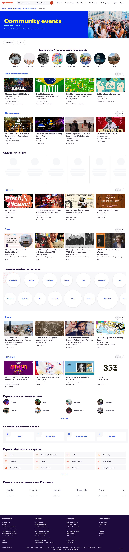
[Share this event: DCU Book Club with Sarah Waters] (122, 245)
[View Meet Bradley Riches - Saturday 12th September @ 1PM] (49, 240)
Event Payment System (41, 526)
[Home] (7, 2)
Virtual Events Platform (41, 524)
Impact (53, 547)
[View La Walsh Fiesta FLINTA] (110, 124)
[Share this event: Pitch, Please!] (30, 206)
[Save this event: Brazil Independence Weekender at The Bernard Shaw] (56, 89)
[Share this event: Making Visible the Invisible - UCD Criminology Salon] (92, 245)
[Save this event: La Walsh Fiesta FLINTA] (118, 129)
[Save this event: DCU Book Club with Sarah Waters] (118, 245)
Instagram (101, 533)
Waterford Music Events (73, 526)
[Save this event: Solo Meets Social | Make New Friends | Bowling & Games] (56, 206)
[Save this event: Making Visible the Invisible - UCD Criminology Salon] (87, 245)
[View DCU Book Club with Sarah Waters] (110, 240)
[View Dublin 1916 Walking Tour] (49, 328)
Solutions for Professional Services (44, 529)
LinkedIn (101, 531)
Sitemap (4, 542)
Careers (42, 547)
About (27, 547)
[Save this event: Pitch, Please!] (26, 206)
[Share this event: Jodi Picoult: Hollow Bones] (92, 373)
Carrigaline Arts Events (73, 531)
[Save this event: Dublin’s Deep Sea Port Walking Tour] (118, 333)
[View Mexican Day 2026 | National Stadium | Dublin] (18, 85)
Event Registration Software (9, 536)
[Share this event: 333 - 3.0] (122, 373)
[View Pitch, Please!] (18, 201)
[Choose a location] (37, 3)
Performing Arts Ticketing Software (44, 542)
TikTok (101, 536)
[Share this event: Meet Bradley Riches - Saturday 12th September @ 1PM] (61, 245)
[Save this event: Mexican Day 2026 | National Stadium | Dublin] (26, 89)
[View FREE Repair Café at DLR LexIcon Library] (18, 240)
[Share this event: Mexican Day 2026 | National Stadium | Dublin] (30, 89)
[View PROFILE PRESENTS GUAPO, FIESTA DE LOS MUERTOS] (18, 368)
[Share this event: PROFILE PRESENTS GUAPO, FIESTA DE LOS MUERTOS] (30, 373)
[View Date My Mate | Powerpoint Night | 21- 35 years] (79, 201)
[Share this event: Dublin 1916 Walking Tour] (61, 333)
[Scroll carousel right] (122, 74)
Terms (78, 547)
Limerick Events (71, 538)
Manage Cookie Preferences (70, 549)
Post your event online (40, 540)
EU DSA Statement (56, 549)
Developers (66, 547)
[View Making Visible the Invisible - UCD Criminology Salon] (79, 240)
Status (73, 547)
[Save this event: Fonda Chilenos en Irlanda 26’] (56, 373)
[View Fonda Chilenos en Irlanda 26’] (49, 368)
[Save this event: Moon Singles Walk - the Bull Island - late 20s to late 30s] (87, 129)
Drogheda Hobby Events (73, 529)
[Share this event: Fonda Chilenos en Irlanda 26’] (61, 373)
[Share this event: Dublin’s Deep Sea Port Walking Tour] (122, 333)
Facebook (101, 529)
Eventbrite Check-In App (8, 531)
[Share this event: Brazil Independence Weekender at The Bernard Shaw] (61, 89)
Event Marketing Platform (9, 526)
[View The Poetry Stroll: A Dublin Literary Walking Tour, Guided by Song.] (79, 328)
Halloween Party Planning (41, 533)
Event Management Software (42, 531)
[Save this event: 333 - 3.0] (118, 373)
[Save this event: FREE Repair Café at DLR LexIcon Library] (26, 245)
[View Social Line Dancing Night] (110, 201)
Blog (32, 547)
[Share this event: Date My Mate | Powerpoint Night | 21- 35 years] (92, 206)
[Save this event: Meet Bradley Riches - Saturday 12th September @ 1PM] (56, 245)
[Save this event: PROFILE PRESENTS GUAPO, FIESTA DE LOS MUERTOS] (26, 373)
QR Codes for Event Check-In (42, 538)
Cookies (99, 547)
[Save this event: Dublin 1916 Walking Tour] (56, 333)
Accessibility (91, 547)
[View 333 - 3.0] (110, 368)
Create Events (6, 522)
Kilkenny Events (71, 540)
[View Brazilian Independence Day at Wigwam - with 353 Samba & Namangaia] (79, 85)
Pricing (4, 524)
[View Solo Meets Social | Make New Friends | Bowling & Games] (49, 201)
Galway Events (71, 536)
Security (59, 547)
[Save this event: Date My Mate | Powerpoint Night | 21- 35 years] (87, 206)
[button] (93, 3)
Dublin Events (70, 533)
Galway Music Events (72, 522)
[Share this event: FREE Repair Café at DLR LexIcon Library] (30, 245)
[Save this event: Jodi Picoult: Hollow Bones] (87, 373)
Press (47, 547)
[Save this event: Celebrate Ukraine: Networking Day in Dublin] (56, 129)
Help (36, 547)
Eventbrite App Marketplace (9, 533)
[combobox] (44, 3)
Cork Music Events (72, 524)
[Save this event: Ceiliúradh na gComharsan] (118, 89)
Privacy (84, 547)
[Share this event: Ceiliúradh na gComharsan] (122, 89)
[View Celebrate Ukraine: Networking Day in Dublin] (49, 124)
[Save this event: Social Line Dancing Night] (118, 206)
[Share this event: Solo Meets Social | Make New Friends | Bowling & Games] (61, 206)
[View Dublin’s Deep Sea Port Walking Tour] (110, 328)
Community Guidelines (8, 538)
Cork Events (70, 542)
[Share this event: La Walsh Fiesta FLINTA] (122, 129)
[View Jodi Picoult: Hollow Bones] (79, 368)
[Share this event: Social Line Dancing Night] (122, 206)
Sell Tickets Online (40, 522)
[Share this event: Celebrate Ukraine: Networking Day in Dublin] (61, 129)
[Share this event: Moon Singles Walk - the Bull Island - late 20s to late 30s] (92, 129)
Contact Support (103, 522)
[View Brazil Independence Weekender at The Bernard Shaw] (49, 85)
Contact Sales (103, 524)
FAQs (3, 540)
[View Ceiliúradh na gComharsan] (110, 85)
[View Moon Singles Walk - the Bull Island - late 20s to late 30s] (79, 124)
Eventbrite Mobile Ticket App (10, 529)
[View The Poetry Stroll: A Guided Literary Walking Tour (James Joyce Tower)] (18, 328)
